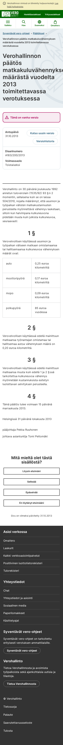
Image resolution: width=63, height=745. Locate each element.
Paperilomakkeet (14, 613)
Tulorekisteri (11, 570)
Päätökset (38, 33)
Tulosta (8, 730)
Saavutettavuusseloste (17, 722)
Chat (6, 590)
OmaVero (9, 540)
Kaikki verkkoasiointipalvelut (21, 555)
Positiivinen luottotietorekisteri (22, 563)
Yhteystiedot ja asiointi (18, 598)
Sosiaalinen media (14, 605)
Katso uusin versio (42, 133)
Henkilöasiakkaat (32, 14)
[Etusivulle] (10, 13)
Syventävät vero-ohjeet (16, 33)
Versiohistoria (45, 141)
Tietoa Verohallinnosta (21, 683)
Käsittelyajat (11, 620)
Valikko (7, 25)
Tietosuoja (10, 706)
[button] (32, 471)
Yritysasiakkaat (52, 14)
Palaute (8, 714)
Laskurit (8, 548)
